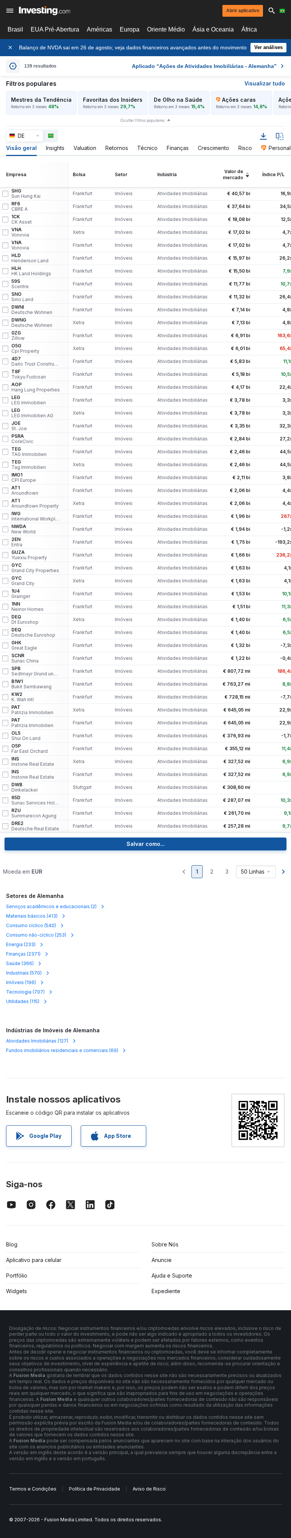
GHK (24, 645)
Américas (99, 29)
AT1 (24, 490)
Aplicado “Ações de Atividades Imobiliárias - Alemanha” (204, 66)
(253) (36, 935)
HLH (31, 271)
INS (32, 761)
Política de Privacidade (94, 1489)
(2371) (23, 954)
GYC (35, 568)
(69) (62, 1050)
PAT (32, 710)
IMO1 (23, 477)
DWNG (31, 322)
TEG (29, 451)
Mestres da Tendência (41, 99)
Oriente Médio (166, 29)
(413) (32, 916)
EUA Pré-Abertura (55, 29)
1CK (21, 219)
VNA (20, 232)
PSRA (22, 439)
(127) (37, 1041)
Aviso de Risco (149, 1489)
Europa (129, 29)
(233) (21, 944)
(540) (31, 925)
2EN (16, 542)
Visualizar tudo (264, 83)
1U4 (20, 593)
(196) (21, 982)
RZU (33, 813)
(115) (22, 1001)
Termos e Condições (32, 1489)
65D (35, 800)
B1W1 (31, 684)
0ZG (18, 335)
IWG (35, 516)
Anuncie (162, 1260)
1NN (27, 606)
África (249, 29)
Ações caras (239, 99)
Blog (11, 1244)
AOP (35, 387)
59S (20, 284)
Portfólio (16, 1275)
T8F (28, 374)
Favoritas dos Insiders (112, 99)
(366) (20, 963)
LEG (28, 400)
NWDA (23, 529)
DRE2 (35, 826)
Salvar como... (146, 844)
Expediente (166, 1291)
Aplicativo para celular (33, 1260)
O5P (29, 748)
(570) (24, 973)
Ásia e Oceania (213, 29)
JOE (19, 426)
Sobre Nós (165, 1244)
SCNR (25, 658)
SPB (35, 671)
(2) (51, 906)
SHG (26, 193)
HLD (29, 258)
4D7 (35, 361)
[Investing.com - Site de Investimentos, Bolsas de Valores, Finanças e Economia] (44, 10)
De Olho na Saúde (178, 99)
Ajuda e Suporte (172, 1275)
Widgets (16, 1291)
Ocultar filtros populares (142, 120)
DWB (24, 787)
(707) (25, 992)
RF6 (19, 206)
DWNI (31, 309)
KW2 (22, 697)
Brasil (15, 29)
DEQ (25, 619)
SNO (22, 297)
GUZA (29, 555)
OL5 (26, 735)
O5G (25, 348)
